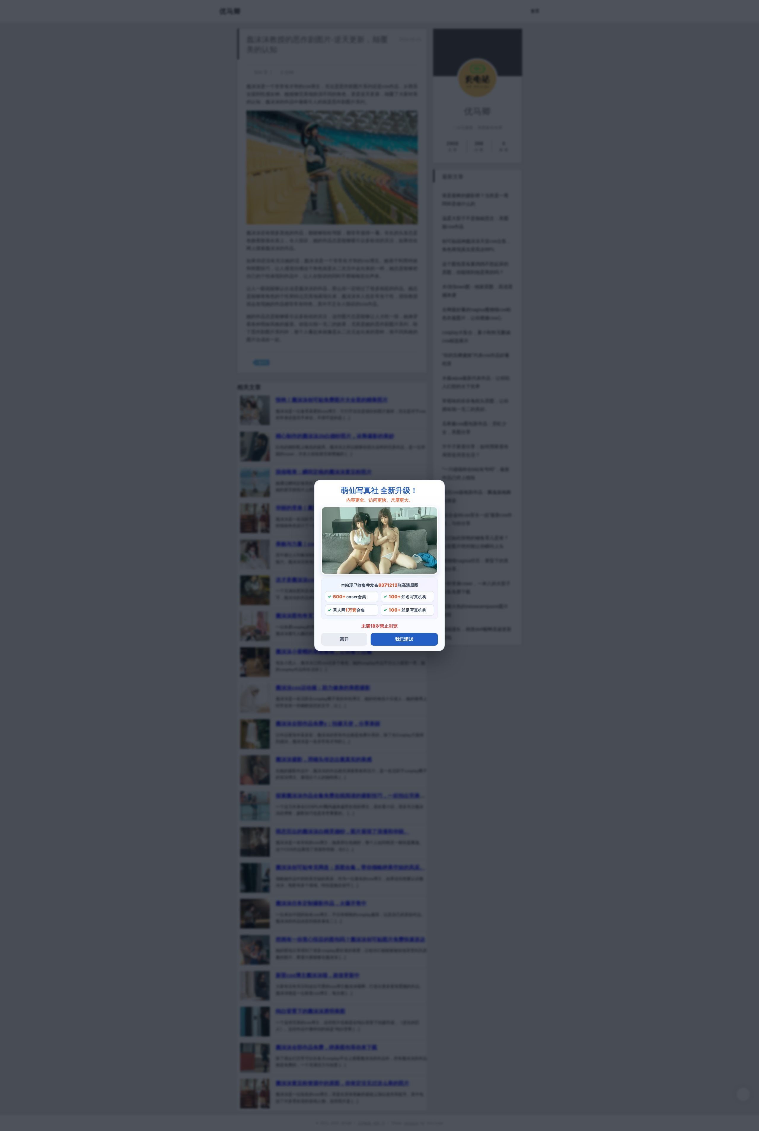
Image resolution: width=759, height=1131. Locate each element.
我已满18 (404, 639)
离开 (344, 639)
